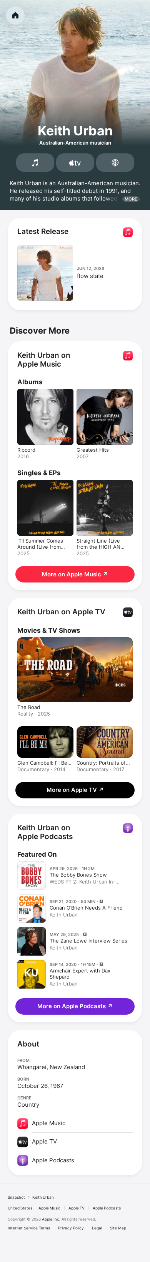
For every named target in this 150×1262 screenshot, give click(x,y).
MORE (131, 199)
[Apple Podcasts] (115, 162)
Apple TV (76, 1208)
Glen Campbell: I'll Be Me (42, 763)
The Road (28, 707)
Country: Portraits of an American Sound (101, 763)
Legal (97, 1228)
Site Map (118, 1228)
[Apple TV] (75, 162)
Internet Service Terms (29, 1228)
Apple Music (49, 1208)
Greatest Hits (93, 450)
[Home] (15, 15)
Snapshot (16, 1197)
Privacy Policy (71, 1228)
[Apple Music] (35, 162)
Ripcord (26, 450)
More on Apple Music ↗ (75, 574)
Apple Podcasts (107, 1208)
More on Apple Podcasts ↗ (75, 1006)
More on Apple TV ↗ (75, 789)
